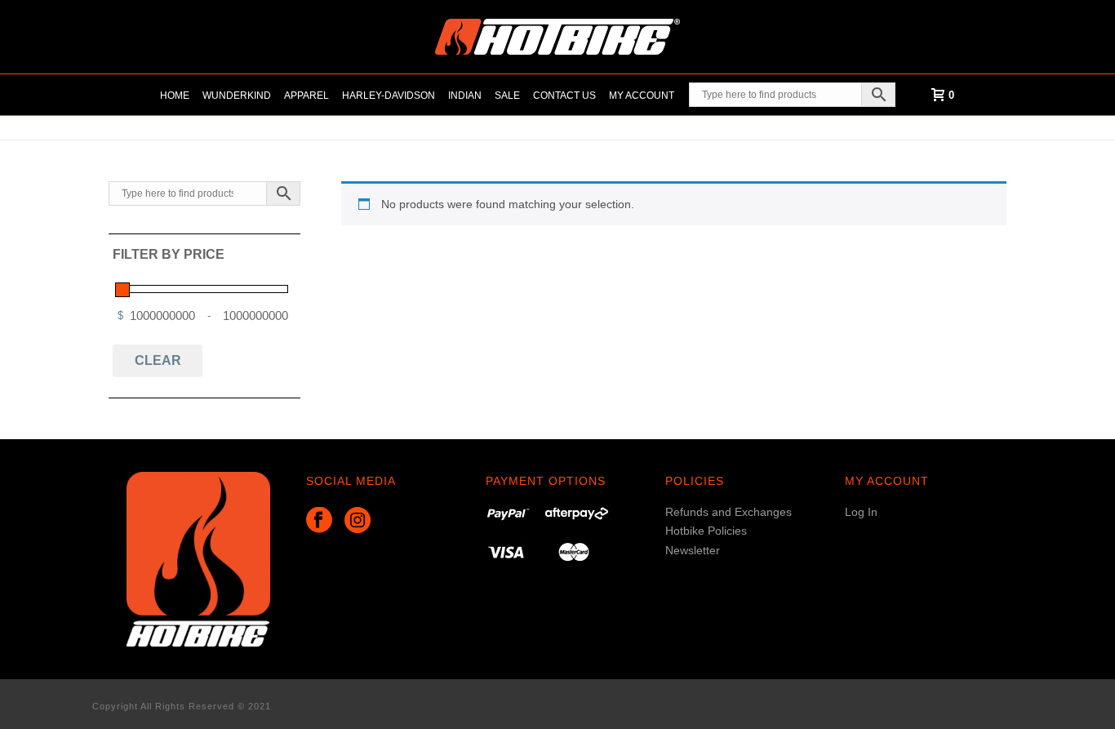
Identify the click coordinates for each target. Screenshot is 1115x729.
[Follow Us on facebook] (319, 521)
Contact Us (564, 95)
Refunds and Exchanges (728, 511)
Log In (861, 511)
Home (174, 95)
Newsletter (692, 550)
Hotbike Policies (706, 530)
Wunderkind (236, 95)
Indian (465, 95)
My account (641, 95)
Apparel (306, 95)
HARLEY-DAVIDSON (388, 95)
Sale (507, 95)
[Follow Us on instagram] (357, 521)
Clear (158, 360)
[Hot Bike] (557, 36)
